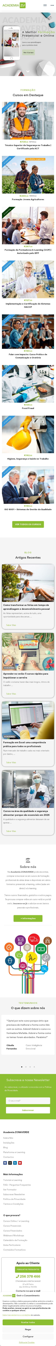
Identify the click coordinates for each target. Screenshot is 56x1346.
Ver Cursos (29, 52)
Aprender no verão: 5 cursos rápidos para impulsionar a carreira (25, 675)
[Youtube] (20, 1163)
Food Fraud (28, 408)
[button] (28, 524)
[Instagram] (10, 1163)
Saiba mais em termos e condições (16, 1315)
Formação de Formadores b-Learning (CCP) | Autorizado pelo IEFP (28, 251)
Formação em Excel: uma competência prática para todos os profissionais (24, 744)
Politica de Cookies (27, 1342)
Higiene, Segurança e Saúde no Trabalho (28, 458)
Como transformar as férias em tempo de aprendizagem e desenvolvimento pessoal (26, 607)
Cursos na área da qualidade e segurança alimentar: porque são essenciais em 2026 (26, 813)
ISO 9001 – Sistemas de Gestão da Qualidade (28, 509)
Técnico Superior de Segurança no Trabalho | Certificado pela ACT (28, 147)
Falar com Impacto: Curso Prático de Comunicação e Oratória (28, 356)
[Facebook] (5, 1163)
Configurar (28, 1336)
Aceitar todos (28, 1322)
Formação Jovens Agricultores (28, 199)
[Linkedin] (15, 1163)
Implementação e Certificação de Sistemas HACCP (28, 305)
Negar (28, 1329)
